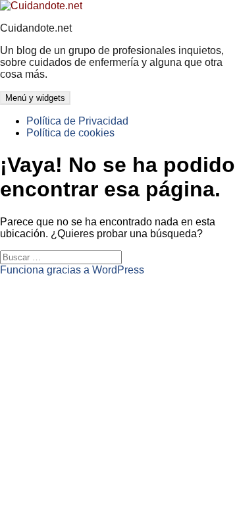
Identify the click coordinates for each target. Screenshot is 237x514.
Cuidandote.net (36, 28)
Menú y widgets (35, 98)
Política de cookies (70, 132)
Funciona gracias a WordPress (72, 269)
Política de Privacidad (77, 121)
